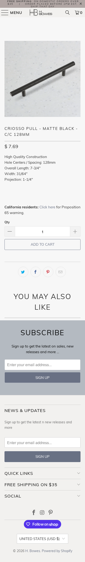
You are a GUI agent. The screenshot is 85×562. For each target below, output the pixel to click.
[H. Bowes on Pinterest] (50, 513)
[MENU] (3, 12)
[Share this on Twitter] (23, 272)
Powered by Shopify (57, 551)
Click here (47, 207)
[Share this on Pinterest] (48, 272)
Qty (7, 222)
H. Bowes (32, 551)
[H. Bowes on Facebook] (33, 513)
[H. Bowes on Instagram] (42, 513)
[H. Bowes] (42, 12)
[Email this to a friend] (60, 272)
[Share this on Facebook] (35, 272)
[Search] (67, 12)
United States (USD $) (39, 538)
